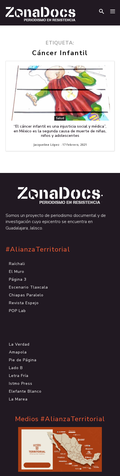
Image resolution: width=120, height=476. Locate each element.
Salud (60, 118)
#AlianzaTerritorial (38, 249)
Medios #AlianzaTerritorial (60, 419)
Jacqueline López (46, 145)
